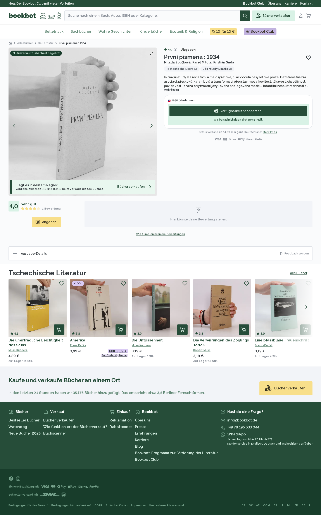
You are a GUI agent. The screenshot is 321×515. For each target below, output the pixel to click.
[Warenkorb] (308, 16)
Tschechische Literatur (47, 273)
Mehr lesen (171, 89)
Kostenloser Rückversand (166, 505)
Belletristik (54, 31)
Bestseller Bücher (24, 420)
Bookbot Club (147, 459)
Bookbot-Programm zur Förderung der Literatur (176, 453)
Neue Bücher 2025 (25, 433)
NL (289, 505)
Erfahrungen (146, 433)
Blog (139, 446)
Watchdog (18, 427)
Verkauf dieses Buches (86, 189)
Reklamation (121, 420)
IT (282, 505)
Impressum (138, 505)
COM (266, 505)
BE (303, 505)
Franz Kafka (78, 345)
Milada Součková (177, 62)
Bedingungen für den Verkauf (71, 505)
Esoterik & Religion (186, 31)
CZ (244, 505)
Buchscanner (54, 433)
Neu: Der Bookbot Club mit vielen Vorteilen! (41, 3)
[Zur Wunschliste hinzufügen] (308, 57)
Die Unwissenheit (147, 340)
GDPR (98, 505)
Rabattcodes (121, 427)
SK (251, 505)
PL (310, 505)
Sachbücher (81, 31)
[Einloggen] (301, 16)
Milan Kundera (18, 350)
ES (275, 505)
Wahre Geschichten (115, 31)
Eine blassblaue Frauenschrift (282, 340)
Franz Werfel (264, 345)
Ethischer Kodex (117, 505)
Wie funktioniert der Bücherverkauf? (75, 427)
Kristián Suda (223, 62)
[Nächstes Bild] (151, 126)
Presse (141, 427)
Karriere (142, 440)
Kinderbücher (151, 31)
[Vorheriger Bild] (14, 126)
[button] (83, 122)
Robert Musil (202, 350)
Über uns (142, 420)
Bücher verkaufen (58, 420)
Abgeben (188, 49)
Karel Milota (202, 62)
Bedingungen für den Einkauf (28, 505)
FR (296, 505)
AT (258, 505)
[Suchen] (245, 15)
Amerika (77, 340)
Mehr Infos (270, 132)
